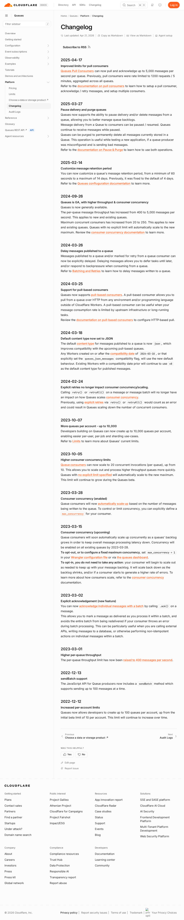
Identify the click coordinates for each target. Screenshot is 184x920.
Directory (63, 4)
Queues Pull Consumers (77, 71)
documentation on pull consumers (100, 86)
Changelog (95, 4)
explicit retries (94, 402)
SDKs (82, 4)
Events (99, 829)
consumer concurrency (122, 397)
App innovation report (109, 799)
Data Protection (60, 865)
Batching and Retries (86, 271)
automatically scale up (113, 503)
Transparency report (63, 877)
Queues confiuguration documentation (103, 183)
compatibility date (122, 353)
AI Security (147, 811)
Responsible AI (59, 871)
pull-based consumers (106, 295)
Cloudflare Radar (105, 805)
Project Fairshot (60, 817)
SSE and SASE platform (155, 799)
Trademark (136, 912)
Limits (76, 441)
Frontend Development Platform (155, 819)
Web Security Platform (154, 836)
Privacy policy (68, 912)
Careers (9, 859)
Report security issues (94, 912)
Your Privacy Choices (164, 912)
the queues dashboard (132, 557)
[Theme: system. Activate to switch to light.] (160, 5)
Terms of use (118, 912)
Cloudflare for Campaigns (66, 811)
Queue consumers (73, 465)
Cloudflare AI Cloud (152, 805)
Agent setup (165, 35)
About (8, 854)
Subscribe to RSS (74, 47)
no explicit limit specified (95, 475)
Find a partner (13, 817)
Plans (8, 799)
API (74, 4)
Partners (9, 811)
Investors (10, 865)
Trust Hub (56, 859)
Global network (14, 883)
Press (8, 871)
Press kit (10, 877)
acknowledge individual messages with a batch (111, 606)
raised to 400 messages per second (147, 660)
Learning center (105, 859)
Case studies (103, 811)
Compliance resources (64, 854)
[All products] (6, 15)
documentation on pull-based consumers (104, 320)
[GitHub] (152, 5)
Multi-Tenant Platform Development (154, 828)
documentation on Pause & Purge (100, 150)
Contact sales (13, 805)
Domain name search (17, 835)
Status (99, 817)
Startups (9, 823)
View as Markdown (140, 35)
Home (64, 16)
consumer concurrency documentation (118, 232)
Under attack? (13, 829)
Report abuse (58, 883)
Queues (73, 16)
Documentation (104, 854)
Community (102, 865)
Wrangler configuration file (89, 557)
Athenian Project (60, 805)
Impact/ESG (57, 823)
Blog (98, 835)
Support (100, 823)
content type (85, 343)
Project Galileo (59, 799)
